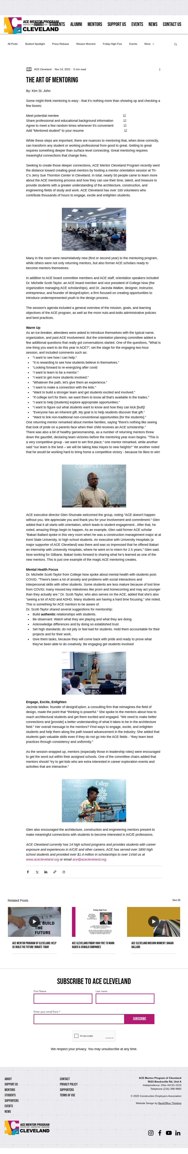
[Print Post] (64, 872)
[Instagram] (150, 1133)
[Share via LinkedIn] (46, 872)
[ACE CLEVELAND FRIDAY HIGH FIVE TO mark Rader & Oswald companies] (94, 922)
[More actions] (160, 69)
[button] (175, 44)
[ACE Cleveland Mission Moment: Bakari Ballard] (153, 922)
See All (176, 900)
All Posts (13, 43)
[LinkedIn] (177, 1133)
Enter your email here (46, 1011)
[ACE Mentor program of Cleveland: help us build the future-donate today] (34, 922)
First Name (40, 991)
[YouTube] (168, 1133)
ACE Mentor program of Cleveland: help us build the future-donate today (34, 945)
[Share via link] (55, 872)
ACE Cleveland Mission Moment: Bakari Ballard (152, 945)
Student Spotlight (35, 43)
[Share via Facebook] (28, 872)
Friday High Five (112, 43)
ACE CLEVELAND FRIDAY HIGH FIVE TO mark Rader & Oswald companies (93, 945)
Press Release (60, 43)
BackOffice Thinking (169, 1103)
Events (133, 43)
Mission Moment (85, 43)
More (147, 43)
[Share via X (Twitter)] (37, 872)
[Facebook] (159, 1133)
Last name (101, 991)
